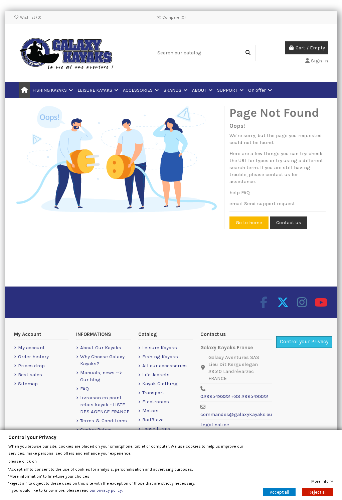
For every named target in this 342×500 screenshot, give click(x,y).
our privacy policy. (106, 490)
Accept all (279, 492)
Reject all (318, 492)
